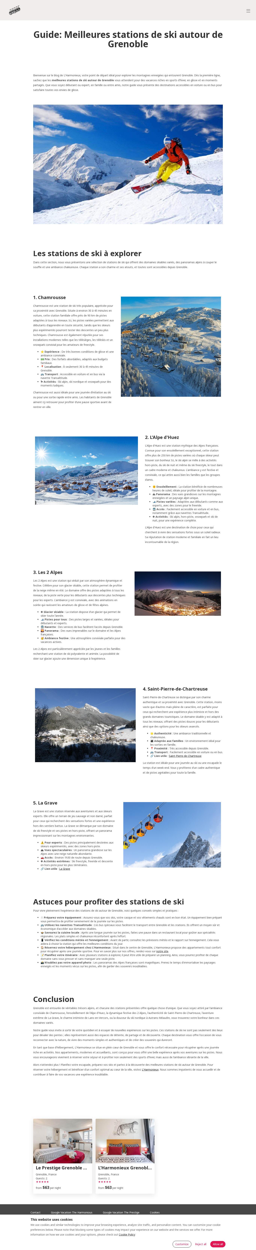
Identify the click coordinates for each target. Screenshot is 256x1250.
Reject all (200, 1244)
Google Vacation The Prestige (121, 1212)
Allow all (218, 1244)
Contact (35, 1212)
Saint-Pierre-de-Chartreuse (185, 756)
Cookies (155, 1212)
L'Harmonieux (150, 1069)
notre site (162, 951)
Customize (182, 1244)
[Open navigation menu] (248, 10)
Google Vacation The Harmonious (71, 1212)
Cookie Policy (127, 1234)
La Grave (64, 869)
